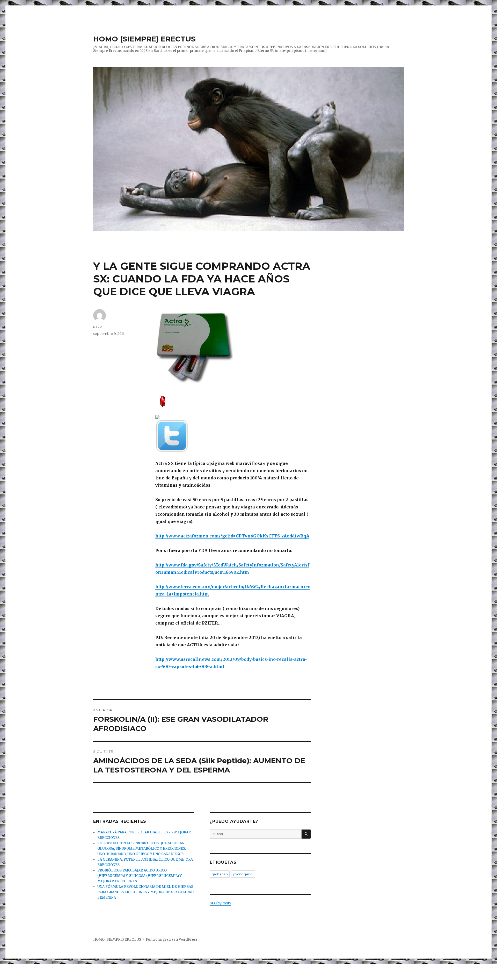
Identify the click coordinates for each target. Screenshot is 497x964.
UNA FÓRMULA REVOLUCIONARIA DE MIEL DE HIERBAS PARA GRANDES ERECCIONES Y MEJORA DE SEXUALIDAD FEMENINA (145, 892)
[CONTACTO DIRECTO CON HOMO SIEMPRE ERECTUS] (233, 401)
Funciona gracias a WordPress (172, 939)
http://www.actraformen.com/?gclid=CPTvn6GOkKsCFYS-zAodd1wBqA (232, 535)
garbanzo (219, 874)
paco (97, 326)
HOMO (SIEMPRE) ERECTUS (144, 38)
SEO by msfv (220, 903)
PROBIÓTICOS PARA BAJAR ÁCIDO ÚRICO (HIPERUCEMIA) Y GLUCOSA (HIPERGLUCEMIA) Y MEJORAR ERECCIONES (139, 875)
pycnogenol (243, 874)
